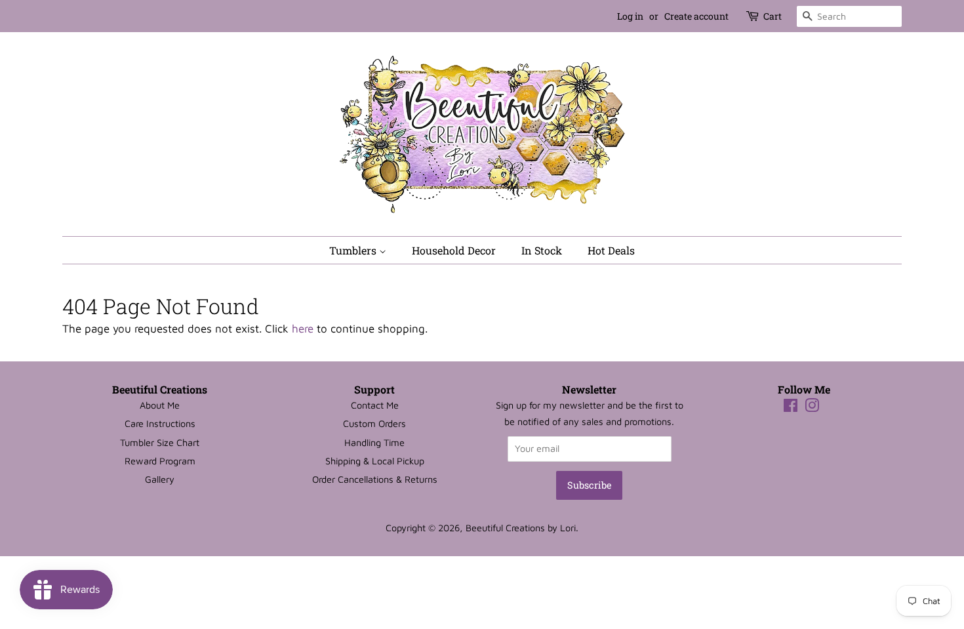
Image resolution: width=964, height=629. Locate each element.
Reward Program (160, 460)
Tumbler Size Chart (159, 442)
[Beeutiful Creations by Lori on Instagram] (812, 407)
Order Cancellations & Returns (374, 479)
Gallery (159, 479)
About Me (160, 405)
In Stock (541, 250)
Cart (772, 16)
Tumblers (354, 250)
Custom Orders (374, 423)
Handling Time (374, 442)
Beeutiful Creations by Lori (521, 527)
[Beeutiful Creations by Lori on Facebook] (790, 407)
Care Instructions (160, 423)
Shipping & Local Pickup (374, 460)
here (302, 328)
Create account (696, 16)
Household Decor (454, 250)
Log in (630, 16)
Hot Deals (611, 250)
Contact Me (375, 405)
